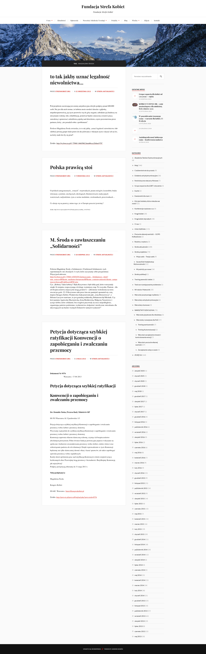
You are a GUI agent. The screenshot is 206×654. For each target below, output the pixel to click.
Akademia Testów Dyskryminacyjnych (148, 158)
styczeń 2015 (139, 534)
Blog (125, 20)
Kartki (137, 191)
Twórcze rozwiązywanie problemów (148, 285)
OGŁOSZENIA (140, 229)
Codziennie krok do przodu (144, 170)
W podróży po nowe (143, 269)
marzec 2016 (139, 463)
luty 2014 (138, 590)
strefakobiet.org (62, 91)
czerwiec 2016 (140, 447)
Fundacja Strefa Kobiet (103, 6)
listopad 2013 (140, 606)
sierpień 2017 (140, 401)
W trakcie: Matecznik (142, 290)
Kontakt (157, 20)
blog (136, 165)
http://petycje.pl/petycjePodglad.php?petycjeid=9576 (76, 497)
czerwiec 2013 (140, 631)
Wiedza (134, 20)
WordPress (96, 649)
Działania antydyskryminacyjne (146, 176)
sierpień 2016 (140, 437)
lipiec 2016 (139, 442)
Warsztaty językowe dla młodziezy (148, 315)
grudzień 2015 (140, 478)
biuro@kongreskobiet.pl (75, 491)
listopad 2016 (140, 422)
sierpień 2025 (140, 371)
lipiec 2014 (139, 565)
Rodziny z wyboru (141, 242)
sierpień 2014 (140, 560)
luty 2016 (138, 468)
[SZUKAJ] (161, 76)
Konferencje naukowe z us (144, 209)
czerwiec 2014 (140, 570)
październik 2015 (141, 488)
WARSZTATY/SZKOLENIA (144, 310)
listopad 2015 (140, 483)
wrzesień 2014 (140, 555)
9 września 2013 (83, 176)
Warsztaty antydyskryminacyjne (146, 300)
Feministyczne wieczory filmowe (146, 181)
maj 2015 (138, 514)
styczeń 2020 (139, 381)
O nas (48, 20)
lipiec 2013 (139, 626)
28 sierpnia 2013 (83, 255)
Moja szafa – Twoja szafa (145, 257)
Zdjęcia (146, 20)
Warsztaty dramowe (142, 305)
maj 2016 (138, 452)
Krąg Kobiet (139, 214)
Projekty (114, 20)
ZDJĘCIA (138, 355)
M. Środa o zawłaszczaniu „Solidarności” (77, 242)
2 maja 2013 (81, 359)
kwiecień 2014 (140, 580)
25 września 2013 (83, 91)
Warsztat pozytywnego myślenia (147, 295)
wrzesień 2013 (140, 616)
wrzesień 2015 (140, 493)
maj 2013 (138, 636)
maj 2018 (138, 391)
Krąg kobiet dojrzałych (143, 219)
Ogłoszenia (74, 20)
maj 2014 (138, 575)
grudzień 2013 (140, 601)
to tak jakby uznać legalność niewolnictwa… (80, 79)
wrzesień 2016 (140, 432)
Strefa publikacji (140, 274)
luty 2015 (138, 529)
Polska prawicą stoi (71, 167)
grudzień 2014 (140, 539)
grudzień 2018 (140, 386)
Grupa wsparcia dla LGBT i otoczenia (148, 186)
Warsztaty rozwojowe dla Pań (147, 320)
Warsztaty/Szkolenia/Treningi (94, 20)
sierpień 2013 (140, 621)
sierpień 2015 (140, 498)
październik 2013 (141, 611)
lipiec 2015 (139, 504)
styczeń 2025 (139, 376)
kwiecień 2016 (140, 458)
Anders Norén (117, 649)
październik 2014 (141, 550)
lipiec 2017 (139, 407)
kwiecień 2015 (140, 519)
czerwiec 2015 (140, 509)
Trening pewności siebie (143, 279)
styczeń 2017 (139, 412)
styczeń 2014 (139, 595)
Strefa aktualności (105, 91)
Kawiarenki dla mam (142, 196)
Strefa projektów (141, 252)
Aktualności (61, 20)
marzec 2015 (139, 524)
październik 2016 (141, 427)
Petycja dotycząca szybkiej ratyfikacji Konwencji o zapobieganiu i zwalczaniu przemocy (78, 340)
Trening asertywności (146, 325)
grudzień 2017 (140, 396)
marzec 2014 (139, 585)
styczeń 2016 (139, 473)
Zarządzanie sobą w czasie (147, 350)
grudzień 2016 (140, 417)
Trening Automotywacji (146, 330)
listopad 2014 (140, 544)
